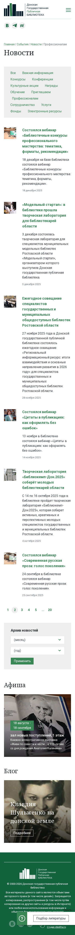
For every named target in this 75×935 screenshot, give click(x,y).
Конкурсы (18, 79)
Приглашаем (41, 92)
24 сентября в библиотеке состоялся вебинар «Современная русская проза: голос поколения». (44, 581)
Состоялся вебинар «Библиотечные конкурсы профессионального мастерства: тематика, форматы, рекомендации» (45, 141)
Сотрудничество (22, 105)
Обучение (17, 92)
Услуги (46, 105)
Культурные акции (24, 86)
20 (50, 610)
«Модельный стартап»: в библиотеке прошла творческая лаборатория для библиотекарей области (44, 215)
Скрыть (67, 910)
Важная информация (37, 73)
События (22, 44)
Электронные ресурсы (45, 111)
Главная (9, 44)
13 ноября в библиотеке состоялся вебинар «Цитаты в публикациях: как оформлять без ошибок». (44, 443)
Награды (51, 86)
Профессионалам (25, 98)
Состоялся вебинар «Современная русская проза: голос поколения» (43, 560)
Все (13, 73)
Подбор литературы (51, 918)
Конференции (42, 79)
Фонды (15, 111)
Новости (36, 44)
